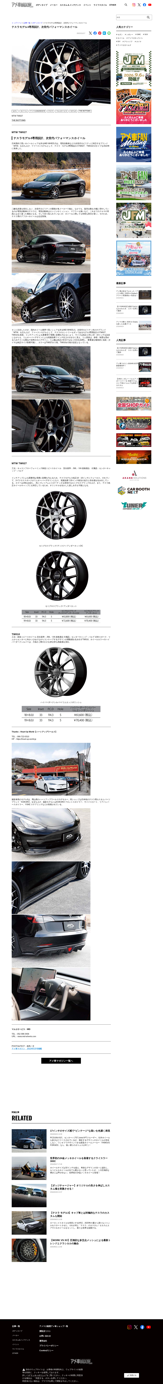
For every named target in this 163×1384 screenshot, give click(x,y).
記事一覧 (27, 23)
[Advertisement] (61, 1085)
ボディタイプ (37, 23)
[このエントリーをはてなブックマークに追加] (104, 33)
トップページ (17, 23)
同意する (132, 1375)
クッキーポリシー (38, 1375)
